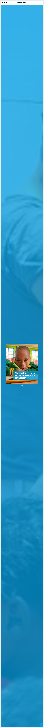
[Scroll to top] (41, 725)
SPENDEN (6, 2)
